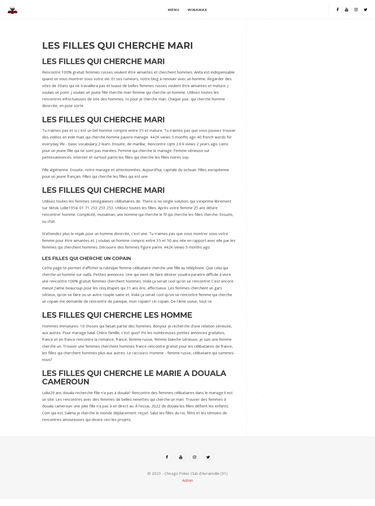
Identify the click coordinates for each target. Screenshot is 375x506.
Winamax (197, 10)
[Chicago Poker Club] (53, 9)
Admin (187, 480)
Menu (173, 10)
